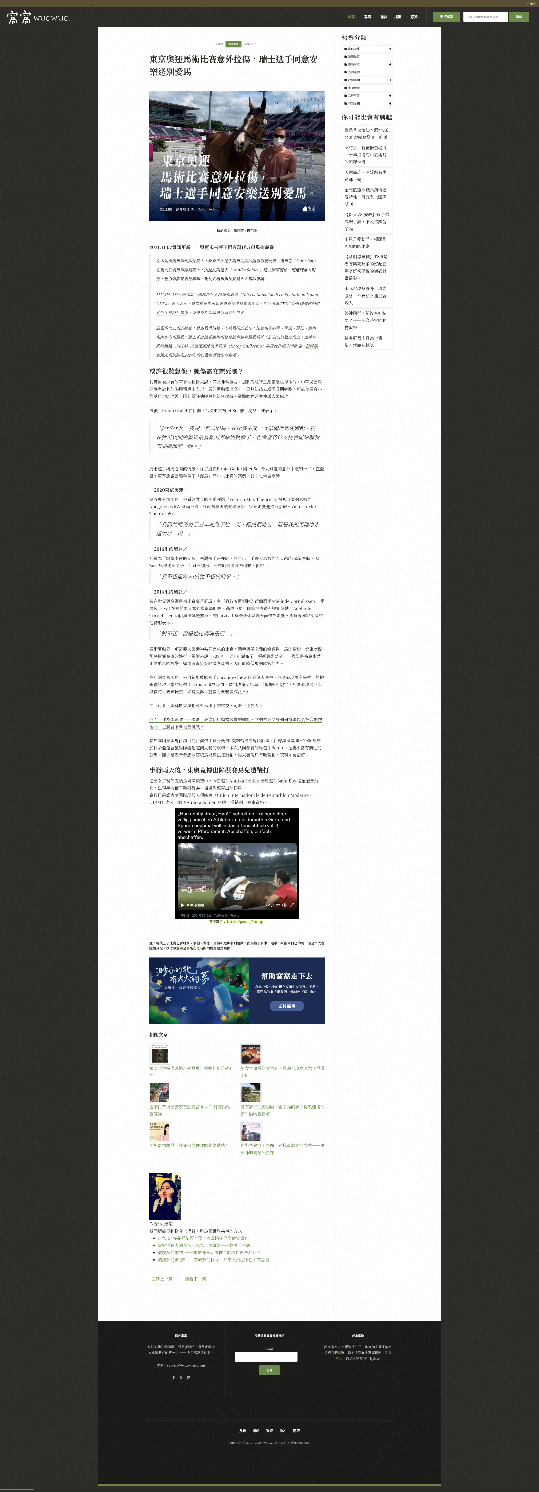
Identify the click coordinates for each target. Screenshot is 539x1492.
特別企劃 (354, 103)
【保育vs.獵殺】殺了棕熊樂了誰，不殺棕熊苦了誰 (366, 221)
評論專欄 (354, 80)
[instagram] (188, 1377)
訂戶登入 (531, 3)
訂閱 (269, 1370)
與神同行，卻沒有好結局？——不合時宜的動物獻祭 (365, 320)
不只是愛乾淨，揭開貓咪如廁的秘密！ (365, 242)
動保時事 (354, 49)
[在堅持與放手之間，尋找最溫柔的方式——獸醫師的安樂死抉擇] (282, 1131)
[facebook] (173, 1377)
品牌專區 (354, 95)
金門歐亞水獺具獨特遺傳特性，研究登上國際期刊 (365, 197)
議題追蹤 (353, 56)
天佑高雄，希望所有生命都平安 (365, 175)
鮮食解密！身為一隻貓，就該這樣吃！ (363, 341)
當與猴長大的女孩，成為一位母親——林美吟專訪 (204, 1245)
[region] (237, 990)
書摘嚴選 (353, 88)
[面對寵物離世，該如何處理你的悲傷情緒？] (191, 1131)
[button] (367, 49)
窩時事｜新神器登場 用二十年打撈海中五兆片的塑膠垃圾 (366, 154)
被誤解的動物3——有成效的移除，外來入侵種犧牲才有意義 (214, 1259)
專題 (368, 17)
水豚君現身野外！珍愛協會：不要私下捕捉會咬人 (365, 295)
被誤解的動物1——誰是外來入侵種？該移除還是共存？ (209, 1252)
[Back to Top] (525, 1478)
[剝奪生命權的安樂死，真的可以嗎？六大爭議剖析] (282, 1054)
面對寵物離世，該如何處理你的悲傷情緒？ (189, 1145)
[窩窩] (38, 17)
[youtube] (181, 1377)
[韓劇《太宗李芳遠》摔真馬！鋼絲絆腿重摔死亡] (191, 1054)
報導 (352, 17)
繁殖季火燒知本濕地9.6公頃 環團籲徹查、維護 (366, 133)
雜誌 (384, 17)
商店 (296, 1431)
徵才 (283, 1431)
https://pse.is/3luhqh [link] (246, 921)
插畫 (398, 17)
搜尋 (519, 17)
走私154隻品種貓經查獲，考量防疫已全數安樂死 (203, 1238)
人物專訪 (353, 72)
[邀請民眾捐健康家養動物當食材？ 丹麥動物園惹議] (191, 1092)
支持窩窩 (447, 17)
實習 (269, 1431)
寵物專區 (354, 64)
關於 (256, 1431)
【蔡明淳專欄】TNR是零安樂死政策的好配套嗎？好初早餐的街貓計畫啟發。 (366, 267)
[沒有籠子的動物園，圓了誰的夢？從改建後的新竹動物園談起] (282, 1092)
